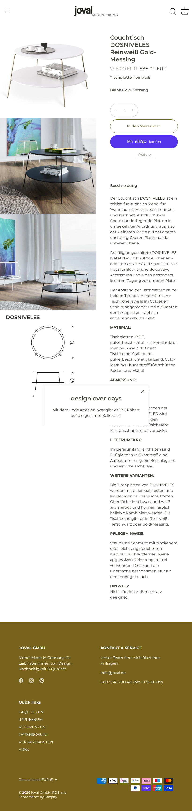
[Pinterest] (41, 680)
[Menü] (8, 11)
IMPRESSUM (31, 719)
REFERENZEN (32, 727)
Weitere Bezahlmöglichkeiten (144, 157)
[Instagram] (31, 680)
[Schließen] (143, 391)
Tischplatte (121, 77)
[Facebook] (21, 680)
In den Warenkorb (144, 126)
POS (55, 792)
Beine (115, 90)
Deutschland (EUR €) (36, 779)
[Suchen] (173, 12)
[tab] (126, 186)
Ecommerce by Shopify (38, 797)
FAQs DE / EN (31, 712)
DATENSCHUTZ (33, 734)
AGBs (24, 749)
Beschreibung (123, 185)
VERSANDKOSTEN (36, 742)
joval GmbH (41, 792)
